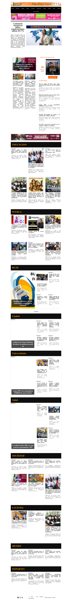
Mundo (44, 8)
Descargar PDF (53, 77)
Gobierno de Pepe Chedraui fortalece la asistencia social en (23, 344)
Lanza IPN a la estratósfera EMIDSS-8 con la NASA (23, 392)
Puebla (49, 8)
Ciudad (22, 8)
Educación (39, 8)
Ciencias (17, 8)
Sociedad (59, 8)
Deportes (33, 8)
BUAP (12, 8)
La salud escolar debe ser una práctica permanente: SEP (23, 446)
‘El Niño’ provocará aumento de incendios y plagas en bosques (18, 83)
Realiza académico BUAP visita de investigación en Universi (23, 303)
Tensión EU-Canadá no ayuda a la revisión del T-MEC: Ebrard (24, 66)
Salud (54, 8)
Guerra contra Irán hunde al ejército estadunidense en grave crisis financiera (30, 83)
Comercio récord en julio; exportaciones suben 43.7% (17, 27)
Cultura (27, 8)
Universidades (36, 11)
